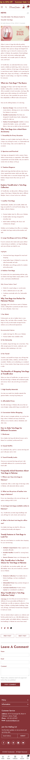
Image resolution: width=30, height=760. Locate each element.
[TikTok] (18, 743)
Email (2, 659)
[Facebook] (1, 628)
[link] (8, 757)
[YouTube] (23, 743)
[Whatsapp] (11, 628)
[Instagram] (8, 743)
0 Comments (21, 23)
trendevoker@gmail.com (12, 720)
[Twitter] (5, 628)
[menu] (2, 7)
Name (2, 651)
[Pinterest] (8, 628)
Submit (23, 736)
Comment (4, 666)
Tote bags (3, 87)
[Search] (6, 7)
